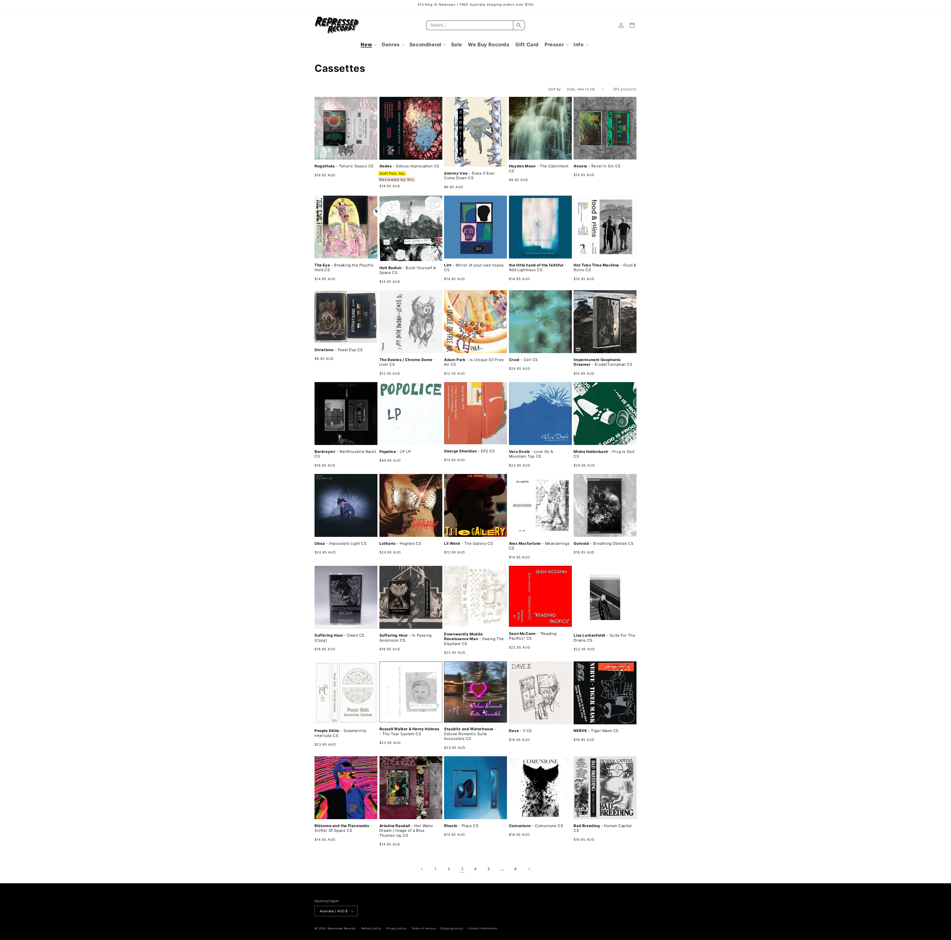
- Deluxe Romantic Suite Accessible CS (470, 734)
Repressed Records (342, 928)
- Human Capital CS (603, 828)
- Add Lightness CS (537, 267)
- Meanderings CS (539, 546)
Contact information (482, 928)
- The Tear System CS (409, 731)
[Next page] (529, 868)
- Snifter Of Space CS (343, 828)
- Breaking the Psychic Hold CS (344, 267)
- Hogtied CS (400, 543)
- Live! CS (407, 362)
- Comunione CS (536, 825)
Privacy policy (396, 928)
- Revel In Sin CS (597, 166)
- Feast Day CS (339, 349)
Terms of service (423, 928)
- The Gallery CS (468, 543)
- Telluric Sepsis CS (344, 166)
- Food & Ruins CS (605, 267)
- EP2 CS (469, 451)
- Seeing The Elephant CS (474, 639)
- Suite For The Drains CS (604, 638)
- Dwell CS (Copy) (340, 638)
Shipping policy (451, 928)
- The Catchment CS (539, 168)
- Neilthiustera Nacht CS (345, 454)
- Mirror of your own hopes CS (474, 267)
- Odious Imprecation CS (409, 166)
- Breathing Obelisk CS (604, 543)
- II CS (520, 730)
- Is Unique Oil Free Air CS (474, 362)
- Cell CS (523, 359)
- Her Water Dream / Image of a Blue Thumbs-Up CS (406, 830)
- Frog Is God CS (604, 454)
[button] (368, 44)
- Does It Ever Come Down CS (469, 176)
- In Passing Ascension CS (405, 638)
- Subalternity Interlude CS (341, 733)
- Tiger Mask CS (596, 730)
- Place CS (461, 825)
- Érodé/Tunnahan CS (603, 362)
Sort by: (555, 89)
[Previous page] (422, 868)
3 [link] (462, 868)
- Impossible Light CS (341, 543)
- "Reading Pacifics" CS (533, 636)
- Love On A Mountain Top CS (531, 454)
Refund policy (371, 928)
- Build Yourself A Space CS (407, 270)
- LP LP (395, 451)
